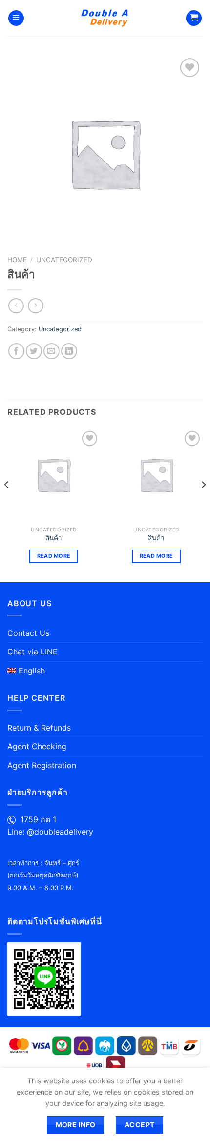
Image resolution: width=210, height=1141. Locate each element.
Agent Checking (36, 746)
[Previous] (7, 504)
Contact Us (28, 633)
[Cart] (194, 18)
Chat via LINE (32, 651)
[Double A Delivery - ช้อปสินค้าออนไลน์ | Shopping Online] (105, 18)
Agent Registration (41, 765)
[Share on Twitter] (34, 351)
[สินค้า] (53, 474)
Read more (54, 555)
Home (17, 260)
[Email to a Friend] (51, 351)
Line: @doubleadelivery (50, 831)
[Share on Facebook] (16, 351)
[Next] (203, 504)
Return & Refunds (39, 728)
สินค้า (53, 538)
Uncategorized (64, 260)
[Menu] (16, 18)
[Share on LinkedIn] (69, 351)
